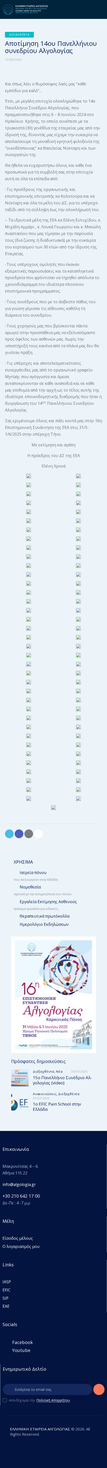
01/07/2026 (41, 1098)
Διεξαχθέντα (19, 34)
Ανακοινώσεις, (45, 1094)
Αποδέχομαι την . (40, 1400)
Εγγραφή (99, 1391)
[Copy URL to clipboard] (38, 833)
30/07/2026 (79, 1071)
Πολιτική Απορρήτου (53, 1400)
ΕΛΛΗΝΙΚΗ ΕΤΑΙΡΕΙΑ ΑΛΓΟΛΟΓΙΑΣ (40, 1428)
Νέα (59, 1071)
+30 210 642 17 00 (21, 1196)
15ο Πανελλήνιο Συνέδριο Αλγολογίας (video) (62, 1080)
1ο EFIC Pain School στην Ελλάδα (57, 1106)
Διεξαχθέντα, (44, 1071)
